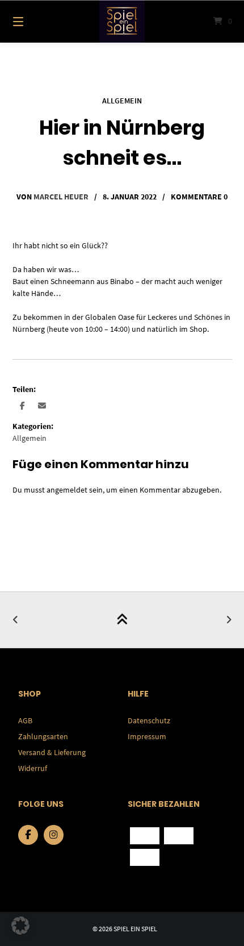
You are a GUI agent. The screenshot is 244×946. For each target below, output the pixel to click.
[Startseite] (122, 21)
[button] (22, 405)
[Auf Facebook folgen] (28, 835)
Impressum (147, 736)
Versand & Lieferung (52, 752)
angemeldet (67, 490)
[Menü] (34, 21)
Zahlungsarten (43, 736)
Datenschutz (149, 720)
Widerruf (32, 768)
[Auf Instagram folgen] (54, 835)
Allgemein (122, 100)
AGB (25, 720)
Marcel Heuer (61, 196)
